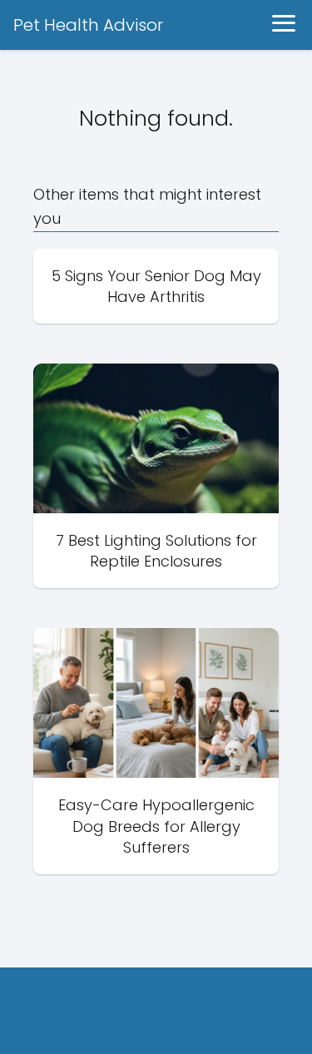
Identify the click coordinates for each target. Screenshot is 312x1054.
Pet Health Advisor (88, 25)
